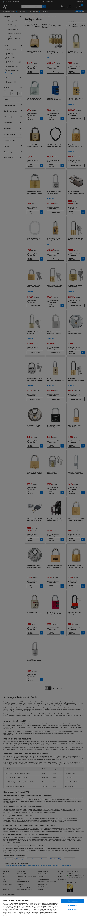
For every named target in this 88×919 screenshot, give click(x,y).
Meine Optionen (72, 909)
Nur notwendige (72, 905)
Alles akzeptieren (73, 901)
